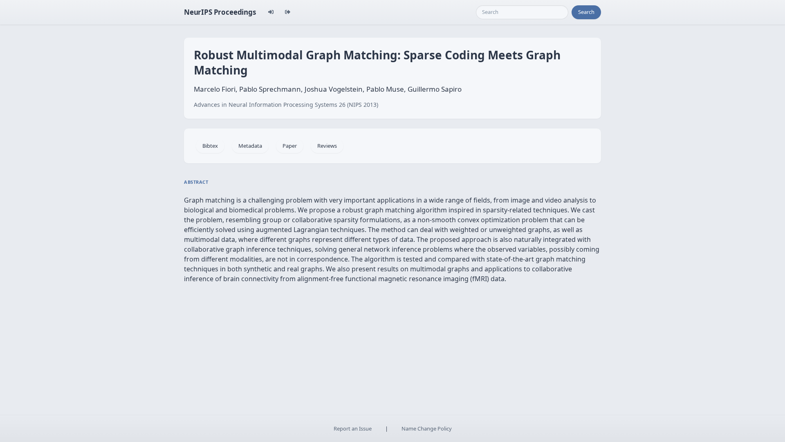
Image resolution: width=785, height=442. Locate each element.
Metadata (250, 145)
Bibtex (210, 145)
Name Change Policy (426, 428)
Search (586, 12)
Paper (290, 145)
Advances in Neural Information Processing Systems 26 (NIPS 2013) (286, 104)
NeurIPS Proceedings (220, 12)
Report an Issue (353, 428)
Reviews (327, 145)
